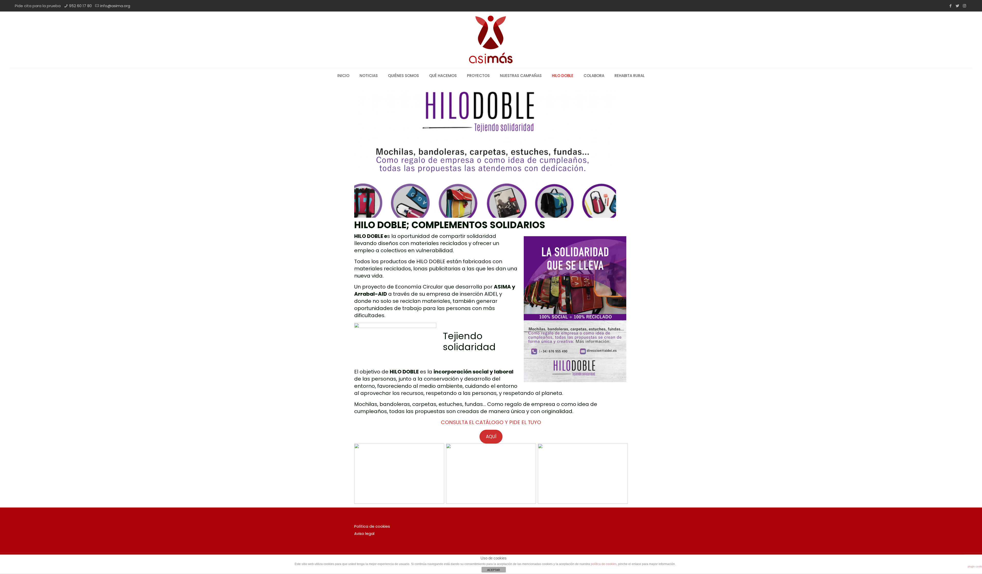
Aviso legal (364, 533)
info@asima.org (115, 5)
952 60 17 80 (80, 5)
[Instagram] (964, 5)
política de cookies (604, 564)
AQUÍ (491, 437)
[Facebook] (950, 5)
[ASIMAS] (491, 40)
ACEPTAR (493, 569)
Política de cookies (372, 526)
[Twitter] (957, 5)
